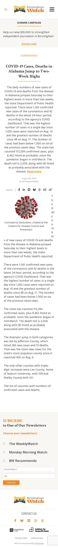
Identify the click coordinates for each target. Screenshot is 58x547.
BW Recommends (23, 460)
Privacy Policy (21, 537)
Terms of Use (37, 537)
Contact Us (29, 513)
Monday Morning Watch (28, 452)
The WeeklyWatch (23, 443)
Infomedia (39, 543)
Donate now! (29, 43)
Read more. (34, 171)
